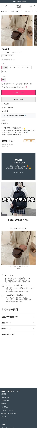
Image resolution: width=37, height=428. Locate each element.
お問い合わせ (5, 397)
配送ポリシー (5, 123)
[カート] (34, 6)
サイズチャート (8, 107)
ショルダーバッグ (7, 55)
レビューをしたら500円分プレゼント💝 (15, 87)
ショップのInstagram (14, 134)
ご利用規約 (4, 407)
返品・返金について (8, 334)
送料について (6, 322)
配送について (6, 328)
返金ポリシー (5, 120)
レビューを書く (29, 141)
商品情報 (6, 104)
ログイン (3, 417)
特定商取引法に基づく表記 (9, 413)
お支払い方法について (9, 317)
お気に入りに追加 (18, 99)
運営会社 (3, 394)
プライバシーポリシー (7, 410)
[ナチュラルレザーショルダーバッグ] (18, 248)
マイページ (4, 420)
